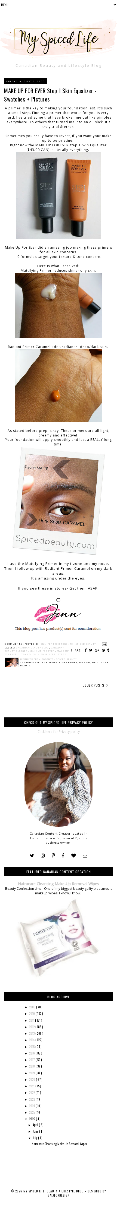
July (35, 1138)
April (36, 1125)
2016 (32, 1053)
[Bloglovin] (73, 855)
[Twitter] (32, 855)
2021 (32, 1086)
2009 (32, 1007)
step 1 (62, 654)
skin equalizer (44, 654)
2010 (32, 1013)
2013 (32, 1033)
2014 (32, 1040)
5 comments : (14, 643)
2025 (32, 1112)
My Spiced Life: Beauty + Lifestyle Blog (54, 1191)
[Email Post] (104, 643)
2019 (32, 1073)
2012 (32, 1027)
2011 (32, 1020)
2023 (32, 1099)
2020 (32, 1079)
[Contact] (85, 855)
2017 (32, 1060)
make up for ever (42, 651)
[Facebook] (63, 855)
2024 (32, 1106)
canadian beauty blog (32, 647)
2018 (32, 1066)
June (36, 1131)
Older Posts (93, 685)
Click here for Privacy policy (59, 731)
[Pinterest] (53, 855)
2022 (32, 1092)
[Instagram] (43, 855)
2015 (32, 1046)
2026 (32, 1119)
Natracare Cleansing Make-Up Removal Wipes (58, 883)
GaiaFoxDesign (59, 1195)
